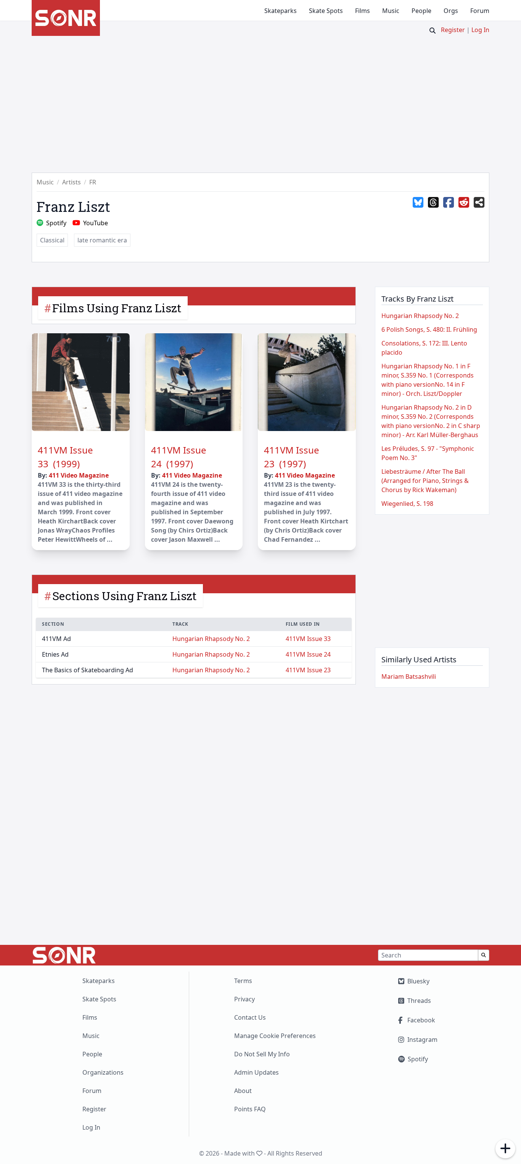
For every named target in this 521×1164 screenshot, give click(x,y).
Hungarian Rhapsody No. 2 (211, 638)
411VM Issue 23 (308, 670)
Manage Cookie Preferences (275, 1036)
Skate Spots (326, 10)
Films (362, 10)
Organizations (103, 1072)
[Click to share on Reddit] (463, 202)
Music (390, 10)
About (243, 1091)
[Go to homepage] (66, 18)
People (421, 10)
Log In (480, 30)
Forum (479, 10)
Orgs (451, 10)
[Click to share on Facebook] (448, 202)
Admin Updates (256, 1072)
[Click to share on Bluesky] (418, 202)
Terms (243, 981)
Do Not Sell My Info (262, 1054)
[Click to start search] (432, 30)
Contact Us (250, 1017)
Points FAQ (250, 1109)
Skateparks (280, 10)
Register (453, 30)
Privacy (244, 999)
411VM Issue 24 (308, 654)
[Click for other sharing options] (479, 202)
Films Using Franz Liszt (117, 307)
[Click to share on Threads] (433, 202)
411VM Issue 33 (308, 638)
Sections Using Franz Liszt (124, 595)
